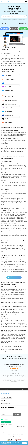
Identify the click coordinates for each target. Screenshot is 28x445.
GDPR (6, 434)
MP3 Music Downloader (13, 389)
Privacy (1, 432)
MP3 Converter (8, 122)
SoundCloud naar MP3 (10, 79)
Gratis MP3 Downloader (10, 75)
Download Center (7, 397)
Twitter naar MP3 (9, 90)
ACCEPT (24, 443)
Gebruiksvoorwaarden (14, 20)
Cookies (9, 434)
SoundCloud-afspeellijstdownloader (10, 95)
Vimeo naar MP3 (8, 111)
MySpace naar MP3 (9, 115)
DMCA (25, 432)
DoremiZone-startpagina (5, 1)
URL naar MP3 (8, 86)
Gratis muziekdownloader (11, 100)
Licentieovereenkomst (8, 432)
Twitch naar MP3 (9, 107)
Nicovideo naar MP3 (9, 118)
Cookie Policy (9, 443)
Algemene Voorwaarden (18, 432)
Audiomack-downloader (10, 104)
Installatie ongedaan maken (18, 434)
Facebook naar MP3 (9, 83)
